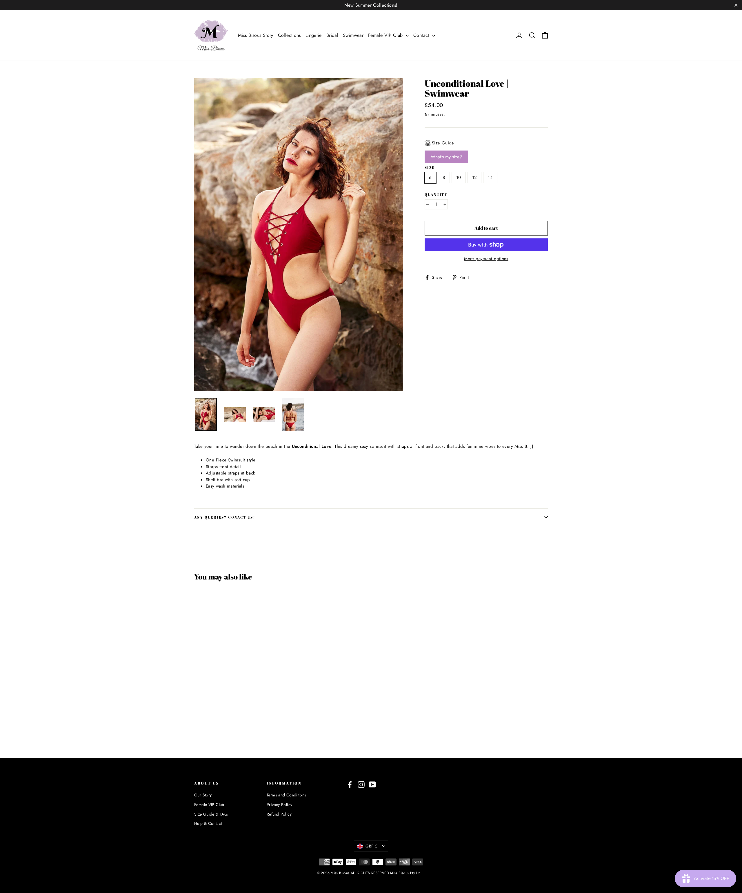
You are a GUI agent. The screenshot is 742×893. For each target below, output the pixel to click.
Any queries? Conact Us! (224, 517)
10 (458, 177)
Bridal (332, 35)
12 (474, 177)
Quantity (436, 194)
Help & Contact (208, 823)
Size (430, 167)
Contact (422, 35)
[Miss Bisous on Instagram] (361, 784)
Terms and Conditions (286, 795)
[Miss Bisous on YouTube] (372, 784)
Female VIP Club (386, 35)
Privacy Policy (279, 804)
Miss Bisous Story (255, 35)
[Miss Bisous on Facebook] (349, 784)
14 (490, 177)
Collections (289, 35)
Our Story (203, 795)
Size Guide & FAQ (211, 814)
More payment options (486, 259)
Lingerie (313, 35)
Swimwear (353, 35)
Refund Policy (279, 814)
